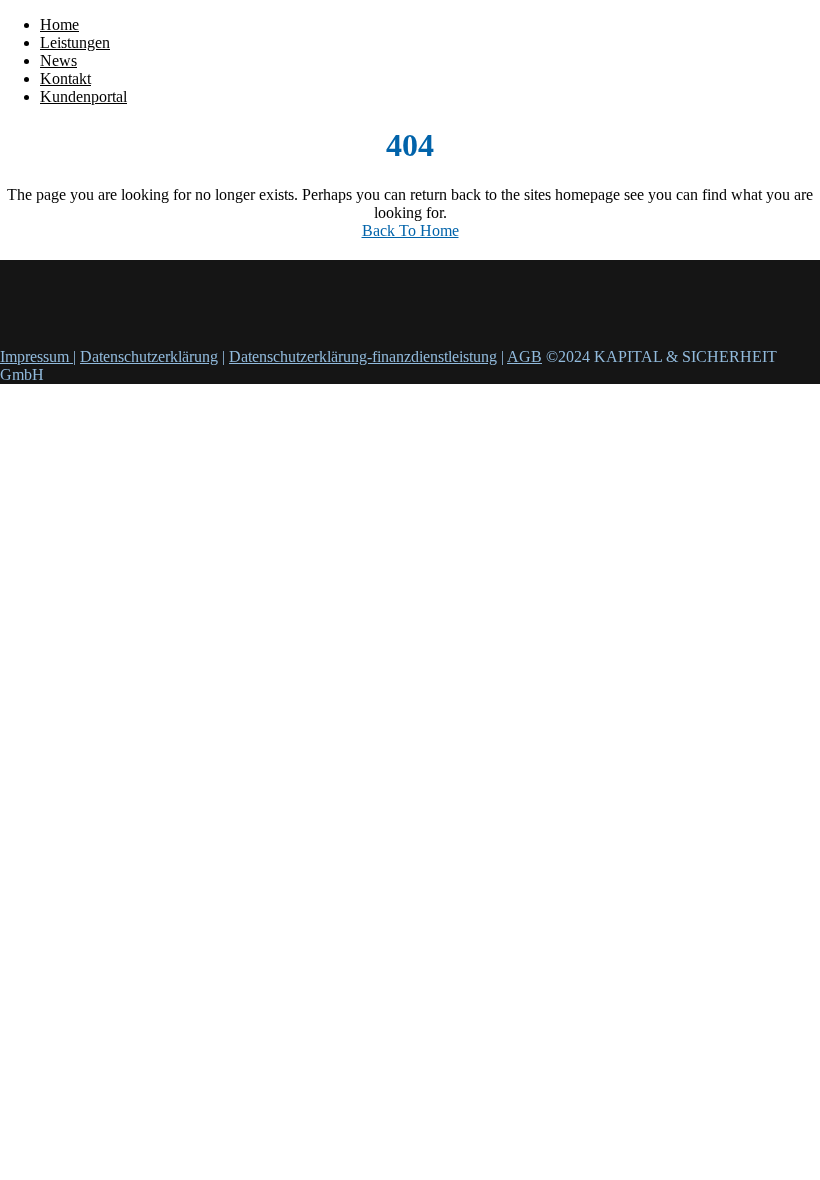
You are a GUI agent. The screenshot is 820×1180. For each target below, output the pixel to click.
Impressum (36, 356)
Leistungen (75, 42)
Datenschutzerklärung (149, 356)
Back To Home (410, 230)
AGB (524, 356)
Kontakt (65, 78)
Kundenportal (83, 96)
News (58, 60)
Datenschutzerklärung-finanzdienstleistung (363, 356)
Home (59, 24)
